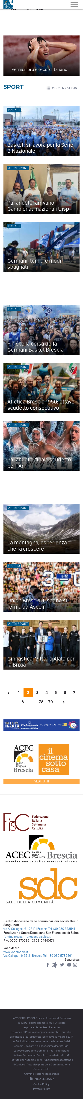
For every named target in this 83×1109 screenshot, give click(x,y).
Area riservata (44, 1078)
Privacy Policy (41, 1088)
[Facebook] (48, 967)
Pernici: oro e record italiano (39, 69)
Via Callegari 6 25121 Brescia (22, 956)
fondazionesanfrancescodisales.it (27, 937)
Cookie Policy (41, 1084)
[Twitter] (62, 967)
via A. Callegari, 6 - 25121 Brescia (25, 929)
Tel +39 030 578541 (61, 929)
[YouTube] (69, 967)
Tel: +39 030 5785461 (57, 956)
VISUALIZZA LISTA (64, 88)
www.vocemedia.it (15, 952)
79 (50, 701)
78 (41, 701)
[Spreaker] (55, 967)
